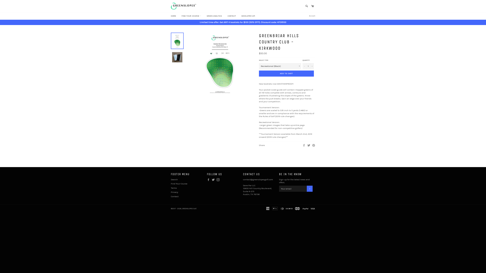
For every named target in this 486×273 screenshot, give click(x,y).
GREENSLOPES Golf (189, 209)
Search (174, 179)
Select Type (263, 60)
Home (173, 16)
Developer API (248, 16)
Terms (174, 188)
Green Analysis (214, 16)
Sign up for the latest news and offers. (294, 181)
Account (312, 16)
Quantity (306, 60)
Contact (232, 16)
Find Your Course (191, 16)
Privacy (174, 192)
